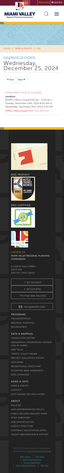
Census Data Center (23, 338)
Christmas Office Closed (23, 92)
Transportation (21, 318)
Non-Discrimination (32, 459)
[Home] (21, 10)
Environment (19, 327)
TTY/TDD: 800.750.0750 (33, 295)
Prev (11, 79)
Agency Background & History (29, 434)
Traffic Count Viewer (24, 354)
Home (6, 48)
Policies (16, 405)
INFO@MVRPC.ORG (34, 307)
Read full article (38, 111)
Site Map (44, 465)
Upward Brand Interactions (38, 451)
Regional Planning (22, 323)
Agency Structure (22, 426)
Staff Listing (25, 456)
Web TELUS (17, 349)
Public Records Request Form (29, 413)
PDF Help (39, 456)
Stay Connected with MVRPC (28, 394)
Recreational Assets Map (26, 366)
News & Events (23, 48)
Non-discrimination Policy (27, 409)
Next (20, 79)
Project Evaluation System (27, 358)
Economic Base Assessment (27, 370)
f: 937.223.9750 (32, 289)
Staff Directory (20, 417)
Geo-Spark (17, 362)
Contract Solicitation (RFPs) (28, 430)
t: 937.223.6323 (32, 282)
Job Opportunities (22, 422)
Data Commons (20, 374)
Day (39, 48)
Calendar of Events (19, 57)
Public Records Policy (26, 465)
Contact (16, 390)
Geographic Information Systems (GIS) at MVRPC (31, 344)
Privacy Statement (32, 462)
